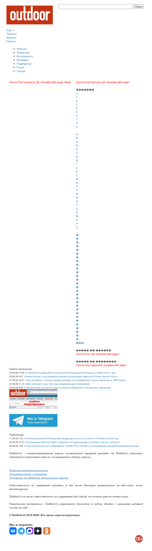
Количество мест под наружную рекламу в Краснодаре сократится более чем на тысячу (70, 376)
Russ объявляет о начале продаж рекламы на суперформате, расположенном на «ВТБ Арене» (76, 380)
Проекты (11, 34)
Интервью (23, 60)
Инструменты (25, 56)
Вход (9, 26)
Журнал (11, 37)
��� (80, 343)
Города (21, 71)
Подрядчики (24, 63)
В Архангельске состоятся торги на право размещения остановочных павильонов (67, 387)
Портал (10, 41)
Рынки (20, 67)
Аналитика (23, 52)
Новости (22, 48)
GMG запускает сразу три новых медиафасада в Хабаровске (58, 383)
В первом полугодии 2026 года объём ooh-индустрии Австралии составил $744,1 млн (71, 372)
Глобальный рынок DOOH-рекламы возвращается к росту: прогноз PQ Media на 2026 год (71, 438)
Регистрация (22, 26)
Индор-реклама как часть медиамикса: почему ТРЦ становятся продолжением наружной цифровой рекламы (81, 445)
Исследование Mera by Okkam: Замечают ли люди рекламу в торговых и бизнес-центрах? (73, 442)
